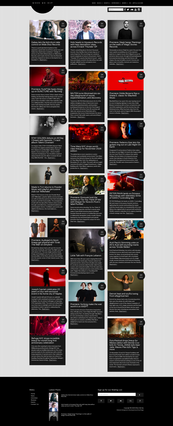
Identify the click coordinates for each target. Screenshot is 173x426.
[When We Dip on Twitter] (128, 9)
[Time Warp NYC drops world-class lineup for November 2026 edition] (86, 133)
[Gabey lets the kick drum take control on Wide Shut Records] (47, 29)
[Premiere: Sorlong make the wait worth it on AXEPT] (86, 291)
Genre (124, 3)
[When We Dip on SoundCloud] (132, 9)
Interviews (116, 3)
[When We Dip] (42, 7)
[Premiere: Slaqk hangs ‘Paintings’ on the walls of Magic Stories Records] (126, 29)
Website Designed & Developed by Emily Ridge (130, 410)
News (94, 3)
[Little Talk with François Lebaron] (86, 241)
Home (33, 394)
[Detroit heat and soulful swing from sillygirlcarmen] (126, 281)
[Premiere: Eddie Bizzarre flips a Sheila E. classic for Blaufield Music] (126, 80)
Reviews (33, 400)
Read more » (43, 60)
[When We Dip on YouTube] (135, 9)
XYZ (130, 3)
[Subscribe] (140, 395)
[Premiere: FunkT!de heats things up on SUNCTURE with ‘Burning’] (47, 76)
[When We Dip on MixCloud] (130, 401)
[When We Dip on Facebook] (125, 9)
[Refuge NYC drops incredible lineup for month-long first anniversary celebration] (47, 325)
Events (106, 3)
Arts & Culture (138, 3)
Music (99, 3)
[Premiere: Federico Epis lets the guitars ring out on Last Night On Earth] (126, 129)
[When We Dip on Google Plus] (140, 401)
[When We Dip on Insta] (139, 9)
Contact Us (35, 404)
